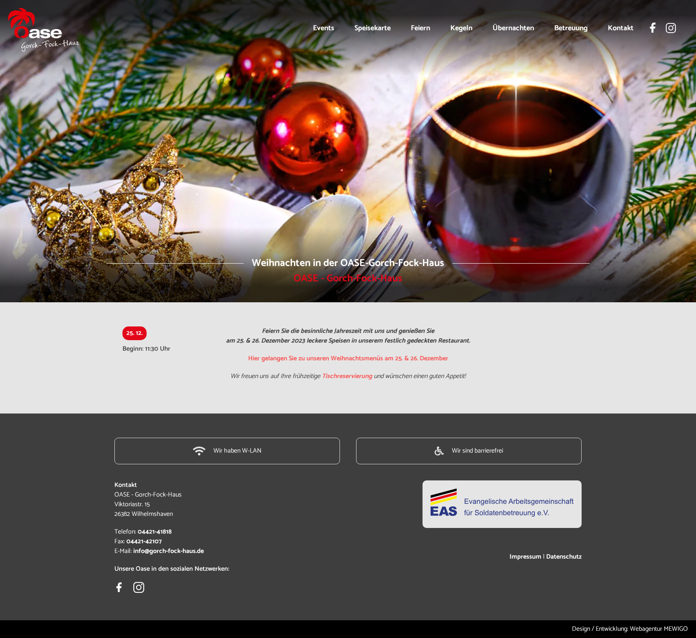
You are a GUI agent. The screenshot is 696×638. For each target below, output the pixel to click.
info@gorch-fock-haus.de (168, 551)
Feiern (420, 28)
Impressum (525, 556)
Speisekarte (372, 28)
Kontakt (621, 28)
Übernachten (513, 28)
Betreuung (571, 28)
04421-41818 (155, 531)
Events (323, 28)
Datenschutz (564, 556)
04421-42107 (144, 541)
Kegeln (461, 28)
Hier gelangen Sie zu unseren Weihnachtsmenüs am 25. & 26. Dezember (348, 358)
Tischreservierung (347, 376)
